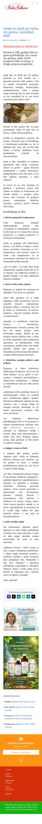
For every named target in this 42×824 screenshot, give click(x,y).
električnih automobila (22, 427)
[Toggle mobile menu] (37, 3)
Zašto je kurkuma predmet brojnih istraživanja (18, 717)
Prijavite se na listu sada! (21, 752)
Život (28, 40)
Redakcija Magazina (11, 40)
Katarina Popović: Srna (24, 701)
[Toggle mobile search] (33, 3)
